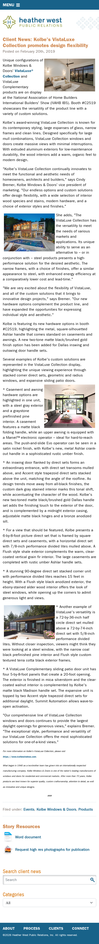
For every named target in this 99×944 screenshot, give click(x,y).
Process (31, 928)
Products (86, 809)
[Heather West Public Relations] (40, 23)
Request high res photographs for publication (52, 849)
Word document (28, 837)
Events (28, 809)
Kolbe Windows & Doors (56, 809)
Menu (8, 4)
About (9, 928)
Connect (80, 928)
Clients (56, 928)
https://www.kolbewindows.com (19, 756)
